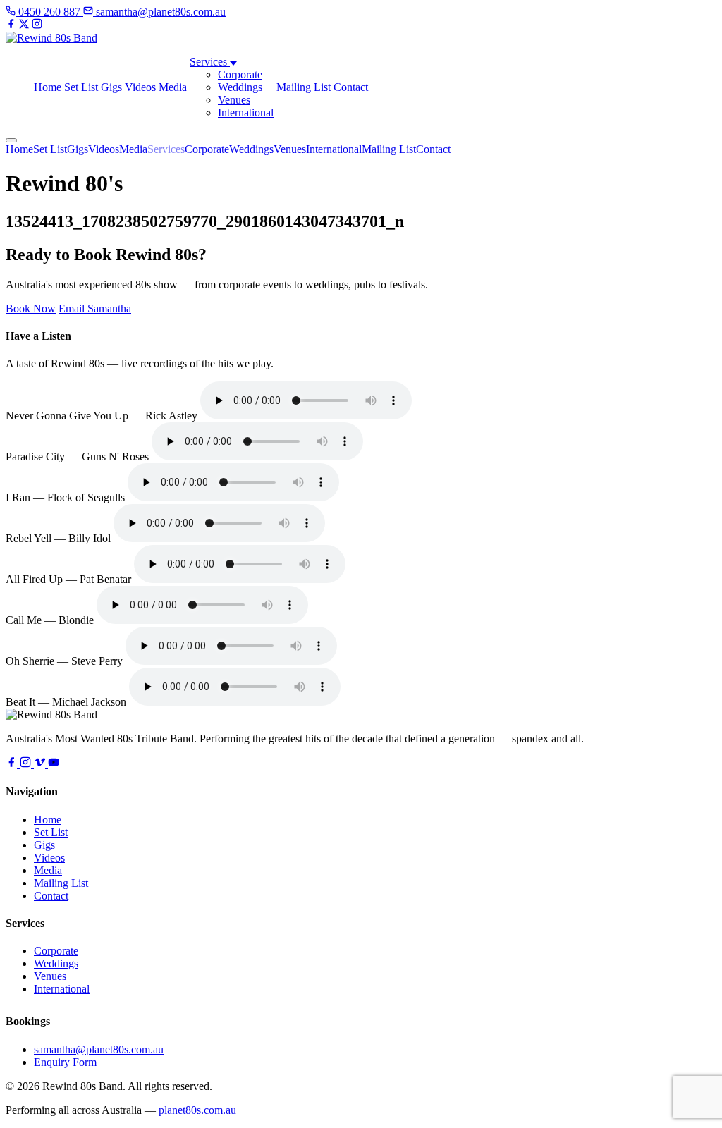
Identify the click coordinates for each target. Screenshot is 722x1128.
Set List (81, 87)
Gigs (111, 87)
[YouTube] (53, 764)
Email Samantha (95, 308)
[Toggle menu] (11, 140)
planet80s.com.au (197, 1110)
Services (210, 62)
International (246, 112)
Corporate (240, 74)
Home (47, 87)
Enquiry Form (65, 1062)
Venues (234, 100)
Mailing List (303, 87)
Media (173, 87)
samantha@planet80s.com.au (99, 1049)
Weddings (240, 87)
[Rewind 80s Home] (51, 38)
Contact (351, 87)
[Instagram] (37, 25)
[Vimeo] (41, 764)
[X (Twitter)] (25, 25)
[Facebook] (12, 25)
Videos (140, 87)
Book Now (31, 308)
